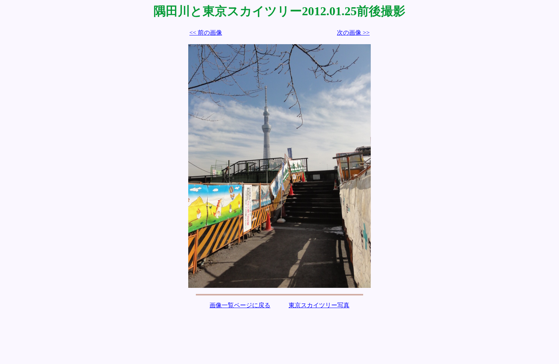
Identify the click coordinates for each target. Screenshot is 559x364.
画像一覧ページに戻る (240, 305)
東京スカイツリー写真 (319, 305)
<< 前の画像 (205, 32)
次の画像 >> (353, 32)
